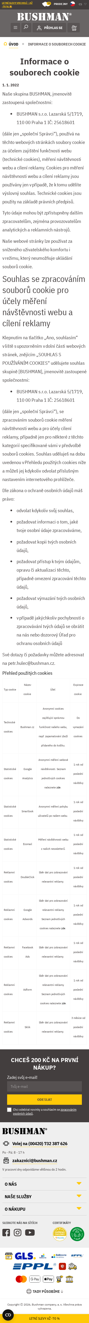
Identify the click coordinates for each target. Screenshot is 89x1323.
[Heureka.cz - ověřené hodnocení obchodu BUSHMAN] (60, 1234)
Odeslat (44, 1099)
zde (58, 787)
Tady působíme (46, 1291)
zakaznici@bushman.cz (34, 1160)
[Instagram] (17, 1232)
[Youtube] (30, 1232)
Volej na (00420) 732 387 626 (39, 1143)
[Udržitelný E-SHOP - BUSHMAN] (77, 1234)
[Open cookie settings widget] (8, 1315)
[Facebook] (6, 1232)
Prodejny (57, 4)
